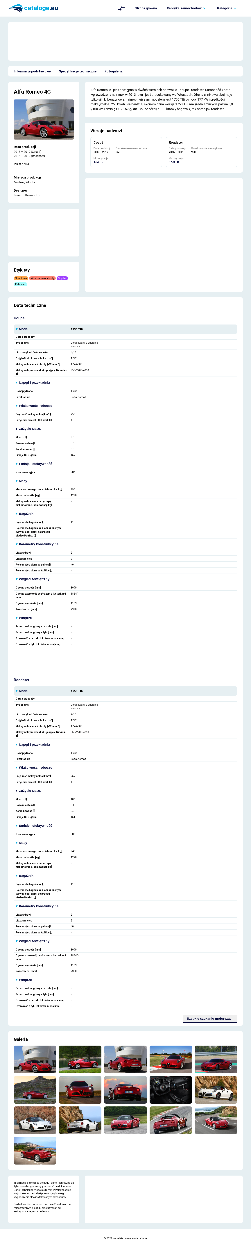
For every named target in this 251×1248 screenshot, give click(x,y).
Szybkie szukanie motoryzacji (210, 1018)
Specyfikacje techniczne (77, 71)
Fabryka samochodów (184, 8)
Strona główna (146, 8)
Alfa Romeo (28, 91)
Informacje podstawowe (32, 71)
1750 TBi (99, 162)
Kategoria (224, 8)
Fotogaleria (114, 71)
